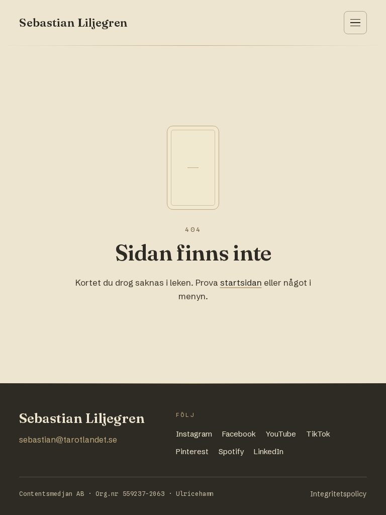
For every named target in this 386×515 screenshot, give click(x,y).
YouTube (281, 434)
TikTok (318, 434)
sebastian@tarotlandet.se (68, 440)
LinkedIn (268, 451)
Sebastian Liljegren (73, 23)
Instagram (194, 434)
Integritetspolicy (338, 493)
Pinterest (192, 451)
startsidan (241, 282)
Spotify (231, 451)
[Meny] (355, 22)
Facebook (239, 434)
